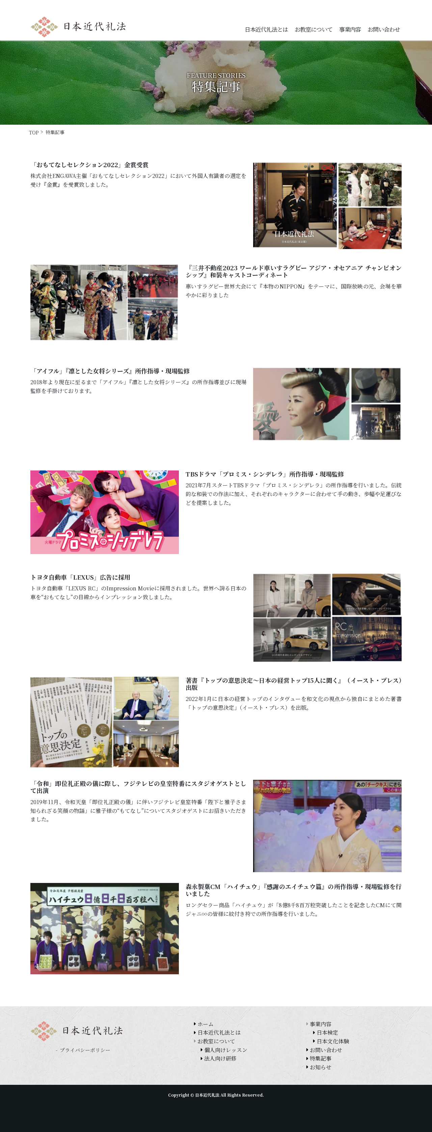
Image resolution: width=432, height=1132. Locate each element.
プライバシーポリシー (85, 1049)
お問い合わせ (384, 29)
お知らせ (320, 1067)
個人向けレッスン (225, 1050)
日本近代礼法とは (266, 29)
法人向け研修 (220, 1058)
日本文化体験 (333, 1041)
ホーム (205, 1024)
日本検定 (327, 1032)
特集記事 (320, 1058)
